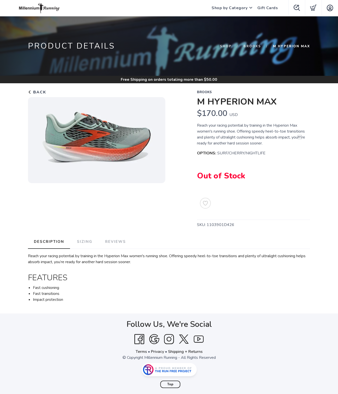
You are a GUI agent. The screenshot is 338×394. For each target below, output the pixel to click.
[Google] (154, 339)
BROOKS (252, 46)
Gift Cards (267, 8)
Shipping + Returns (185, 351)
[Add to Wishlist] (205, 203)
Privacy (157, 351)
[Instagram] (169, 339)
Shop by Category (229, 8)
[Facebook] (139, 339)
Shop (226, 46)
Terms (141, 351)
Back (39, 92)
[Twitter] (183, 339)
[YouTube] (198, 339)
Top (170, 384)
